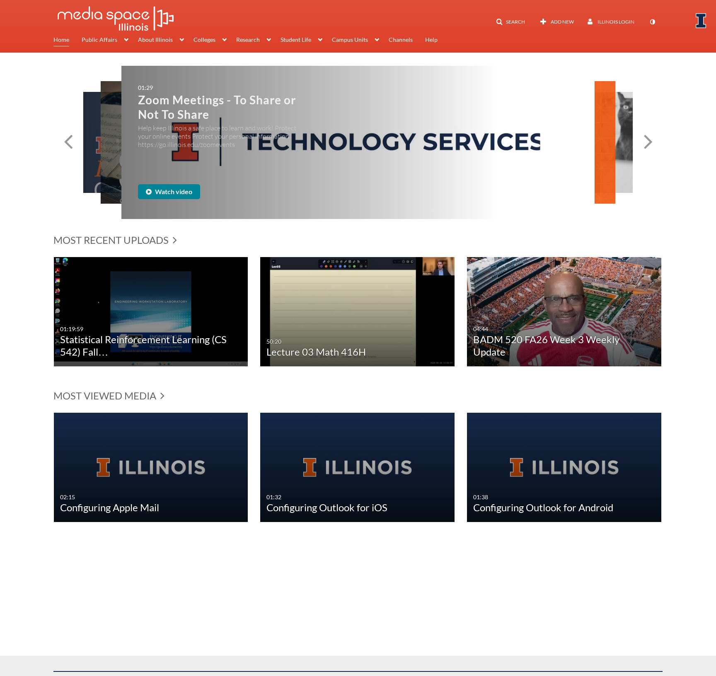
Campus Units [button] (350, 39)
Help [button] (431, 39)
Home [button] (61, 39)
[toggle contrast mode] (652, 21)
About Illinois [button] (155, 39)
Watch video (278, 181)
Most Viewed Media (105, 396)
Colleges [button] (204, 39)
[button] (510, 21)
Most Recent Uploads (112, 240)
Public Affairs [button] (99, 39)
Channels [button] (401, 39)
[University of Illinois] (701, 20)
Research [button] (248, 39)
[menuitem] (67, 40)
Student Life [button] (296, 39)
